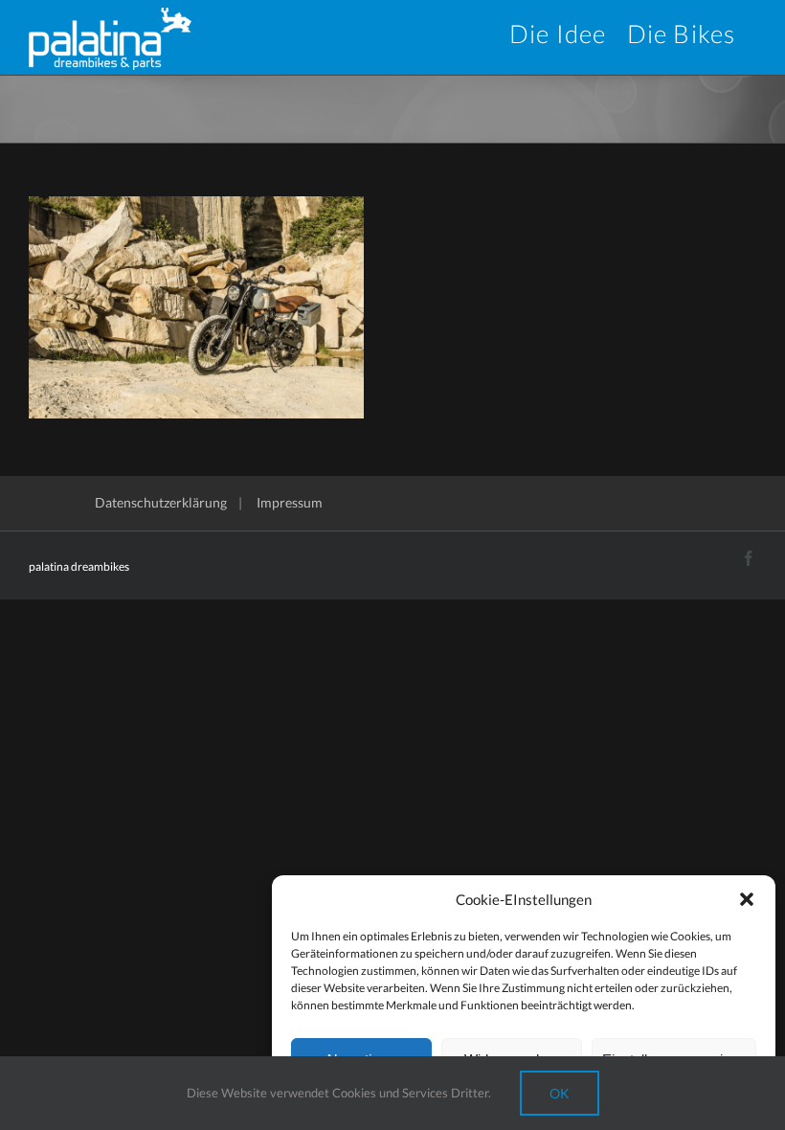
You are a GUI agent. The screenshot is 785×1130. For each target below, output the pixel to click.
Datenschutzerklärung (161, 502)
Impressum (290, 502)
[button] (746, 899)
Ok (560, 1093)
